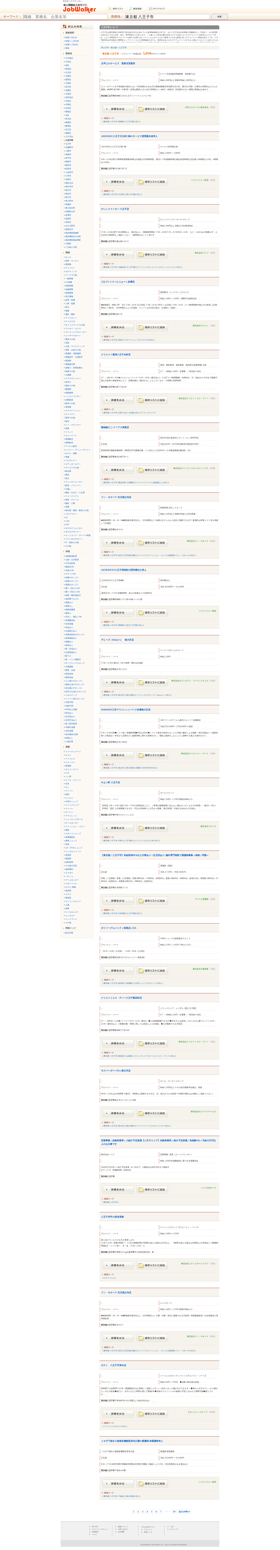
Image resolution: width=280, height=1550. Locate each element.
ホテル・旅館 (71, 453)
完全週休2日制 (71, 734)
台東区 (68, 76)
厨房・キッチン (72, 261)
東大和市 (69, 201)
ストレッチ (174, 1529)
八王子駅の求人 (133, 122)
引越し (68, 489)
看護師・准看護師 (73, 353)
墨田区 (68, 79)
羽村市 (68, 222)
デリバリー (70, 268)
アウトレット (71, 816)
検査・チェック (72, 500)
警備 (67, 457)
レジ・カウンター (73, 425)
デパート (69, 812)
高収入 (68, 613)
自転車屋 (69, 862)
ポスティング (71, 271)
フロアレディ (71, 460)
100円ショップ (71, 801)
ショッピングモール (74, 819)
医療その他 (70, 371)
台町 (120, 413)
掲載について (123, 1526)
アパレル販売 (71, 446)
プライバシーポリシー (100, 1529)
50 (174, 1511)
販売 (67, 421)
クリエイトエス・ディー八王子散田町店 (121, 998)
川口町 (121, 194)
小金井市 (69, 172)
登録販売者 (70, 364)
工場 (67, 905)
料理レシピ (148, 1532)
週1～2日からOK (72, 588)
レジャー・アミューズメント (78, 450)
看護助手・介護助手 (74, 357)
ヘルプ (94, 1534)
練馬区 (68, 126)
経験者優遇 (70, 609)
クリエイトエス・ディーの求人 (162, 1056)
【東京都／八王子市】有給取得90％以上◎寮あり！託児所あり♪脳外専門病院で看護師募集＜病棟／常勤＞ (155, 855)
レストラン (70, 762)
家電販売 (69, 439)
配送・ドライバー (73, 485)
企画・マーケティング (75, 346)
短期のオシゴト (72, 581)
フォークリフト (72, 496)
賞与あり (69, 713)
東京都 (106, 122)
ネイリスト (70, 414)
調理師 (68, 264)
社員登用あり (71, 652)
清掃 (67, 507)
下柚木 (121, 1496)
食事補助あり (71, 638)
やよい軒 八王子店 (110, 782)
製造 (67, 475)
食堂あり (69, 645)
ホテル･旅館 (70, 887)
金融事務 (69, 289)
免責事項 (95, 1532)
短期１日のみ (71, 37)
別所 (120, 340)
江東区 (68, 83)
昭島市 (68, 161)
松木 (120, 555)
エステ (68, 894)
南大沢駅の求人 (133, 1496)
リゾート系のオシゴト (75, 699)
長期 (67, 48)
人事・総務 (70, 303)
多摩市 (68, 215)
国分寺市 (69, 186)
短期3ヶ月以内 (71, 44)
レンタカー (70, 915)
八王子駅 (131, 267)
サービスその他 (72, 467)
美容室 (68, 891)
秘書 (67, 311)
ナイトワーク (71, 919)
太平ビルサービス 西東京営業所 (118, 63)
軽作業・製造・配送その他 (77, 510)
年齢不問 (69, 706)
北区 (67, 115)
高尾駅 (131, 482)
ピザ (67, 773)
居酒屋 (68, 766)
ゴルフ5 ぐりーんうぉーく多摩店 (118, 282)
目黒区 (68, 90)
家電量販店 (70, 837)
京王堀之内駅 (130, 555)
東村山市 (69, 183)
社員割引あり (71, 631)
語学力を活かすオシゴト (76, 691)
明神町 (121, 122)
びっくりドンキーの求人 (171, 267)
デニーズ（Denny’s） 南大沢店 (117, 640)
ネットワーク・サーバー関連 (78, 535)
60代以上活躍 (71, 709)
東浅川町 (122, 482)
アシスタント (71, 318)
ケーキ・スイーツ (73, 780)
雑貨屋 (68, 858)
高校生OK (69, 567)
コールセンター (72, 912)
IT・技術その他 (72, 542)
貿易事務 (69, 293)
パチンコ (69, 876)
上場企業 (69, 741)
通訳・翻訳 (70, 314)
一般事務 (69, 278)
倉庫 (67, 908)
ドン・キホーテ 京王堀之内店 (116, 497)
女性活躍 (69, 731)
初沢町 (121, 983)
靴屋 (67, 830)
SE (66, 517)
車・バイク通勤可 (73, 659)
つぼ (171, 1526)
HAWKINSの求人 (149, 768)
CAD (67, 521)
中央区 (68, 62)
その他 (68, 546)
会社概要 (121, 1532)
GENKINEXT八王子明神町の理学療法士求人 (123, 570)
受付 (67, 307)
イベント (69, 432)
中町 (120, 841)
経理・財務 (70, 300)
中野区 (68, 104)
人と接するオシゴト (74, 681)
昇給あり (69, 627)
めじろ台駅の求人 (132, 413)
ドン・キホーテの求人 (186, 555)
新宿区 (68, 69)
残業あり (69, 602)
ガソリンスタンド (73, 901)
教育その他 (70, 403)
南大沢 (121, 695)
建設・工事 (70, 503)
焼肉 (67, 794)
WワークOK (70, 574)
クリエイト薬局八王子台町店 (116, 354)
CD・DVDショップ (73, 848)
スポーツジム (71, 883)
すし (67, 787)
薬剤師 (68, 361)
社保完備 (69, 624)
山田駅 (129, 1056)
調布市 (68, 165)
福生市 (68, 194)
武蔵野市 (69, 147)
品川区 (68, 87)
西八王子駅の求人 (134, 194)
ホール (68, 257)
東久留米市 (70, 208)
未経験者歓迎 (71, 556)
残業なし (69, 606)
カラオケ (69, 873)
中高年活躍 (70, 727)
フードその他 (71, 275)
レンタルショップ (73, 851)
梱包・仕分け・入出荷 (75, 492)
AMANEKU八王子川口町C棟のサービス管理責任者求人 (129, 136)
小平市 (68, 176)
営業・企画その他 (73, 350)
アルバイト (148, 1529)
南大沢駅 (130, 695)
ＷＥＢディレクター (74, 528)
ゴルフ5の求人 (147, 340)
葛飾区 (68, 133)
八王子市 (113, 122)
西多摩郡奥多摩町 (73, 240)
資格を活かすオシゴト (75, 684)
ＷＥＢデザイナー (73, 532)
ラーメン (69, 791)
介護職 (68, 375)
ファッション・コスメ (75, 826)
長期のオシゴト (72, 584)
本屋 (67, 844)
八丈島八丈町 (71, 247)
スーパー (69, 808)
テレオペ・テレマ (73, 328)
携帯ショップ (71, 841)
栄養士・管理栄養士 (74, 368)
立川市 (68, 144)
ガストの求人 (120, 1426)
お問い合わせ (123, 1529)
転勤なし (69, 738)
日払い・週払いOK (73, 617)
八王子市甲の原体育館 (112, 1217)
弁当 (67, 784)
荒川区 (68, 119)
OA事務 (68, 282)
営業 (67, 343)
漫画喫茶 (69, 869)
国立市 (68, 190)
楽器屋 (68, 855)
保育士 (68, 382)
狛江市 (68, 197)
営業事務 (69, 286)
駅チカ (68, 656)
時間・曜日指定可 (73, 595)
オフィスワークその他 (75, 325)
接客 (67, 428)
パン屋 (68, 776)
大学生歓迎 (70, 563)
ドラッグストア (72, 805)
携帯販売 (69, 443)
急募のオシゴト (72, 577)
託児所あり (70, 716)
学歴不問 (69, 702)
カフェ (68, 755)
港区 (67, 65)
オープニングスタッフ (75, 663)
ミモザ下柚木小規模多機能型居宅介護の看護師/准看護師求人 (132, 1441)
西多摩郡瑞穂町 (72, 233)
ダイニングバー (72, 769)
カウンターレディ (73, 464)
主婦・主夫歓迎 (72, 560)
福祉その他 (70, 385)
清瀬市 (68, 204)
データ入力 (70, 321)
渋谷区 (68, 101)
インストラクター (73, 396)
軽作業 (68, 471)
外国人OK (69, 570)
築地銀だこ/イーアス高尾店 (115, 427)
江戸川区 (69, 137)
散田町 (121, 1056)
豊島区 (68, 112)
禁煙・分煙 (70, 670)
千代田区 (69, 58)
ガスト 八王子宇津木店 (113, 1365)
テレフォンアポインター (76, 332)
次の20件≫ (184, 1511)
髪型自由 (69, 674)
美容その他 (70, 418)
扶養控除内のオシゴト (75, 634)
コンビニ (69, 798)
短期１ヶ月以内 (72, 41)
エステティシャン (73, 410)
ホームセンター (72, 823)
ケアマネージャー (73, 378)
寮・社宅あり (71, 649)
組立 (67, 478)
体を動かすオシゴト (74, 688)
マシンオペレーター (74, 482)
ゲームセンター (72, 880)
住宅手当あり (71, 720)
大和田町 (122, 913)
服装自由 (69, 677)
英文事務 (69, 296)
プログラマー (71, 514)
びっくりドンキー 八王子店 (115, 209)
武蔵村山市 (70, 211)
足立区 (68, 129)
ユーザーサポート (73, 336)
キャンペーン (71, 435)
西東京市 (69, 229)
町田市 (68, 169)
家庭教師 (69, 393)
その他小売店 (71, 866)
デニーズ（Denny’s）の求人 (159, 695)
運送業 (68, 898)
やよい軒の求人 (152, 841)
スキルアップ (71, 695)
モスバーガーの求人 (161, 1126)
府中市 (68, 158)
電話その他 (70, 339)
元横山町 (122, 267)
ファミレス (70, 759)
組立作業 (69, 933)
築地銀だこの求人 (160, 482)
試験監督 (69, 400)
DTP (67, 525)
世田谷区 (69, 97)
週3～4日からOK (72, 592)
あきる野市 (70, 226)
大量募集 (69, 667)
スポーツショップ (73, 833)
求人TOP (95, 1526)
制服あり (69, 642)
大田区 (68, 94)
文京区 (68, 72)
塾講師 (68, 389)
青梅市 (68, 154)
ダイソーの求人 (155, 983)
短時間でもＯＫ (72, 599)
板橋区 (68, 122)
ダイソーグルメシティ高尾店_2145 (118, 928)
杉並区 (68, 108)
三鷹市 (68, 151)
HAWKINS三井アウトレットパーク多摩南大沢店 (126, 709)
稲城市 (68, 219)
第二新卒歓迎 (71, 724)
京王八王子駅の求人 (135, 625)
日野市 (68, 179)
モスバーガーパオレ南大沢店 (116, 1070)
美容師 (68, 407)
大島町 (68, 243)
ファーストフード (73, 751)
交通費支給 (70, 620)
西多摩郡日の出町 (73, 236)
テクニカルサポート (74, 539)
